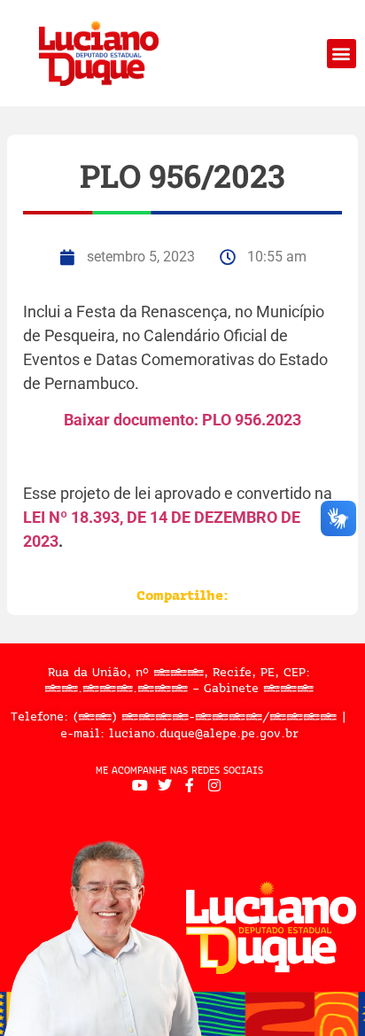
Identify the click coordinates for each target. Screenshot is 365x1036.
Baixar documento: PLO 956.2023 (182, 419)
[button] (341, 53)
